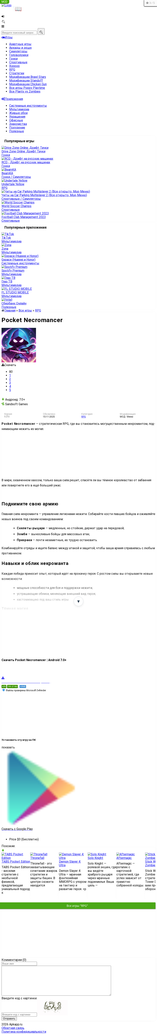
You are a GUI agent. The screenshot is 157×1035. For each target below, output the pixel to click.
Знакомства (18, 124)
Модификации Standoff (26, 80)
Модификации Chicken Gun (28, 84)
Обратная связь (13, 1028)
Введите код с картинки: (19, 998)
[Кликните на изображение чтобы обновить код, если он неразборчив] (52, 1014)
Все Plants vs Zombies (24, 91)
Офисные (16, 120)
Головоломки (18, 55)
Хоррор (14, 66)
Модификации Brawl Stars (27, 77)
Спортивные (18, 62)
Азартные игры (20, 44)
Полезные (16, 131)
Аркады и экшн (20, 48)
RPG (12, 69)
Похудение (17, 127)
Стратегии (16, 73)
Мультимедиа (19, 109)
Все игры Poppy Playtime (27, 88)
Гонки (13, 58)
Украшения (17, 116)
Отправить (9, 1018)
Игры (9, 37)
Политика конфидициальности (24, 1031)
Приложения (14, 99)
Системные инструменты (28, 105)
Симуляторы (18, 51)
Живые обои (18, 113)
